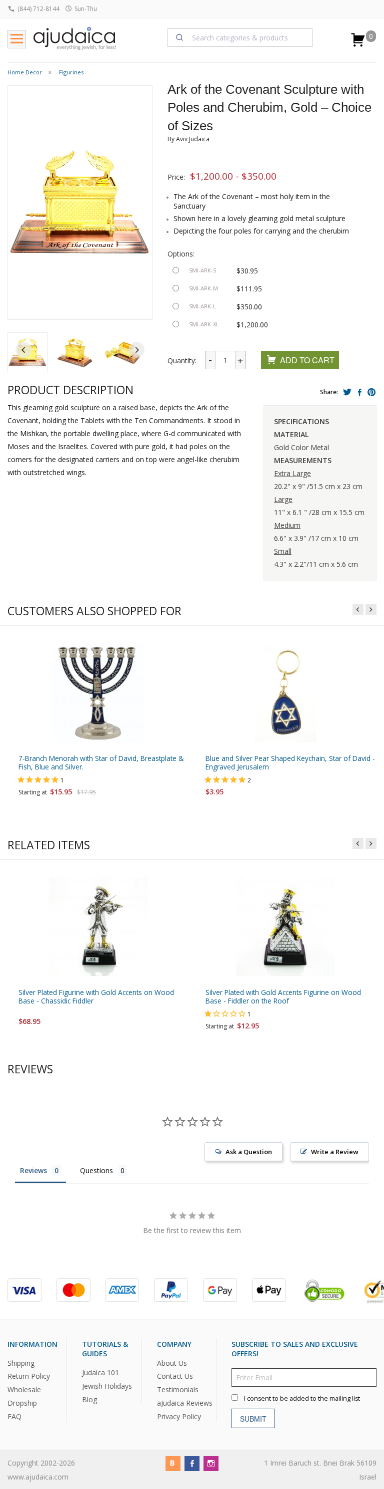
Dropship (22, 1403)
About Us (172, 1363)
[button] (75, 352)
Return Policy (29, 1376)
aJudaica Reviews (184, 1403)
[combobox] (240, 37)
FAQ (15, 1417)
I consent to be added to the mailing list (302, 1399)
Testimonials (177, 1390)
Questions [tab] (96, 1170)
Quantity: (182, 360)
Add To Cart (307, 360)
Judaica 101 (100, 1373)
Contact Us (175, 1376)
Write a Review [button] (334, 1151)
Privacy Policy (179, 1417)
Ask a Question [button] (249, 1151)
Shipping (21, 1363)
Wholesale (24, 1390)
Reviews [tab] (33, 1170)
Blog (89, 1399)
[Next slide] (136, 350)
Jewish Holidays (107, 1386)
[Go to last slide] (24, 350)
